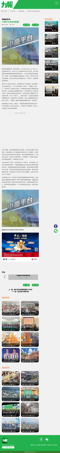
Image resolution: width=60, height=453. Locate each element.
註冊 (20, 278)
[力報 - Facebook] (56, 226)
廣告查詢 (55, 445)
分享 (36, 25)
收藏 (27, 25)
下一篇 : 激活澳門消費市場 (20, 291)
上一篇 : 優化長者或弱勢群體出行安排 (20, 289)
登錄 (26, 278)
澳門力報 (4, 11)
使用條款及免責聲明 (41, 445)
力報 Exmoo (9, 447)
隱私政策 (49, 445)
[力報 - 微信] (56, 231)
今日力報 (12, 11)
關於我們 (33, 445)
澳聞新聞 (21, 11)
